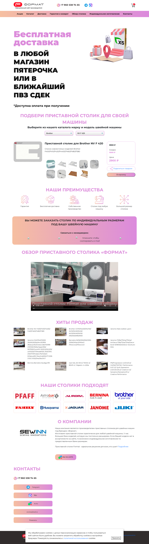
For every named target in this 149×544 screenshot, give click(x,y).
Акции (20, 14)
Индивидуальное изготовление (105, 14)
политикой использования (76, 538)
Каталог (30, 14)
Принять (116, 538)
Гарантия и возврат (59, 14)
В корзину (121, 175)
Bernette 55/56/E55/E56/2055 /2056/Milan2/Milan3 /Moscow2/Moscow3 (80, 342)
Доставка (42, 14)
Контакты (127, 14)
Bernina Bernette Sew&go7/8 (38, 363)
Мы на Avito (67, 457)
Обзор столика (79, 14)
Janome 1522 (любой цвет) (120, 329)
